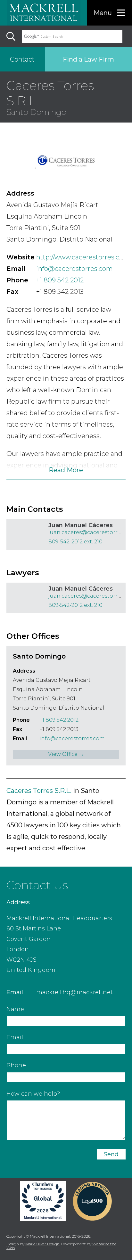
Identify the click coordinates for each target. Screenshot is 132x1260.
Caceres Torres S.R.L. (38, 790)
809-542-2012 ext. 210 (75, 542)
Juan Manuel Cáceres (80, 525)
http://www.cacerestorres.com (83, 257)
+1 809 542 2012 (60, 280)
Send (111, 1154)
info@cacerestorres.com (74, 268)
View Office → (66, 754)
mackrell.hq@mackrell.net (74, 992)
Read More (66, 470)
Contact (22, 59)
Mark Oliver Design (42, 1243)
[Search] (11, 36)
